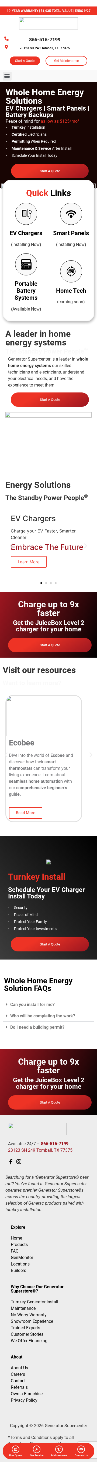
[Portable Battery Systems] (26, 264)
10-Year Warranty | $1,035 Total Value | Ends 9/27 (49, 11)
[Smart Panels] (71, 214)
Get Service (36, 1455)
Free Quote (15, 1455)
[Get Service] (36, 1449)
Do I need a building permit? (37, 1027)
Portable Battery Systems (26, 290)
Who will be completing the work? (42, 1015)
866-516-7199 (44, 39)
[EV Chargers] (26, 214)
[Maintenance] (59, 1449)
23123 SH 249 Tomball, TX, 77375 (45, 48)
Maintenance (59, 1455)
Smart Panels (71, 233)
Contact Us (81, 1455)
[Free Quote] (15, 1449)
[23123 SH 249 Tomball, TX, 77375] (6, 47)
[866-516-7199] (6, 38)
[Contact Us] (81, 1449)
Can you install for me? (32, 1004)
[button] (7, 76)
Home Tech (71, 290)
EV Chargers (26, 233)
